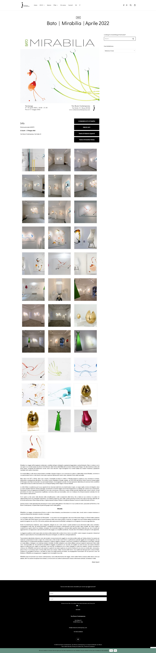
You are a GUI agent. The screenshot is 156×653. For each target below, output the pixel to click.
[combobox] (120, 50)
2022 (78, 17)
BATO (32, 127)
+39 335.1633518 (78, 631)
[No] (154, 650)
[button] (86, 121)
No (115, 650)
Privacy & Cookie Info (77, 646)
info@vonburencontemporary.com (78, 627)
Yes (111, 650)
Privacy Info (92, 603)
